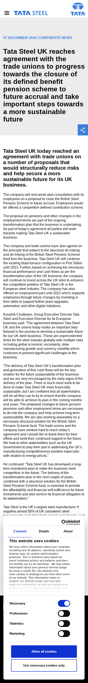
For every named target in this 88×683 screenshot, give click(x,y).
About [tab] (68, 531)
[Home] (30, 13)
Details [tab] (44, 531)
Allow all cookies (44, 651)
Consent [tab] (19, 531)
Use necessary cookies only (44, 665)
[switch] (64, 613)
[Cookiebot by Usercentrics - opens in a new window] (61, 522)
